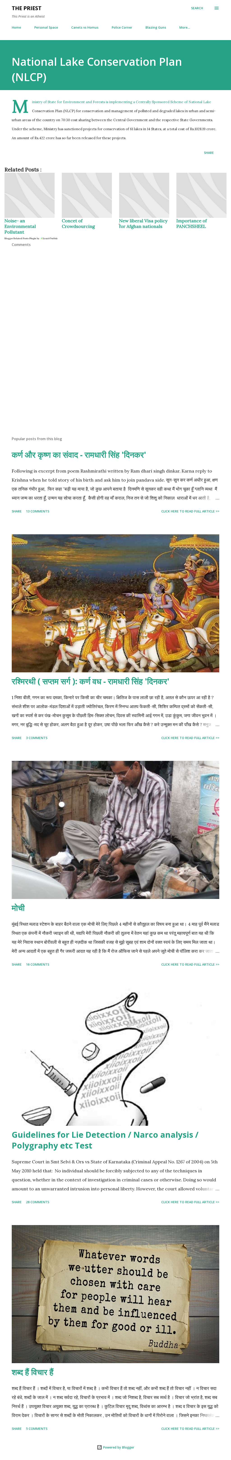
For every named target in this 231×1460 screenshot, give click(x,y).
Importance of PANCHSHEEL (191, 223)
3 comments (36, 738)
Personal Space (46, 27)
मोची (18, 907)
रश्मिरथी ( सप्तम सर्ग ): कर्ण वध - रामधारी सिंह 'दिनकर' (90, 681)
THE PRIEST (27, 8)
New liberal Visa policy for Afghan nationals (143, 223)
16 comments (37, 964)
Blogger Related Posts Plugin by (22, 238)
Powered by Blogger (118, 1447)
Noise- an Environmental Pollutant (20, 226)
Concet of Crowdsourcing (78, 223)
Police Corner (122, 27)
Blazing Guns (156, 27)
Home (16, 27)
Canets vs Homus (84, 27)
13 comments (37, 511)
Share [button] (209, 152)
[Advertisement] (115, 397)
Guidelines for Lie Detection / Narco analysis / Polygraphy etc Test (105, 1140)
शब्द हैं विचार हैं (32, 1372)
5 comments (36, 1428)
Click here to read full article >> (190, 511)
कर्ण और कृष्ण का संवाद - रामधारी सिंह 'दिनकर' (79, 454)
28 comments (37, 1202)
